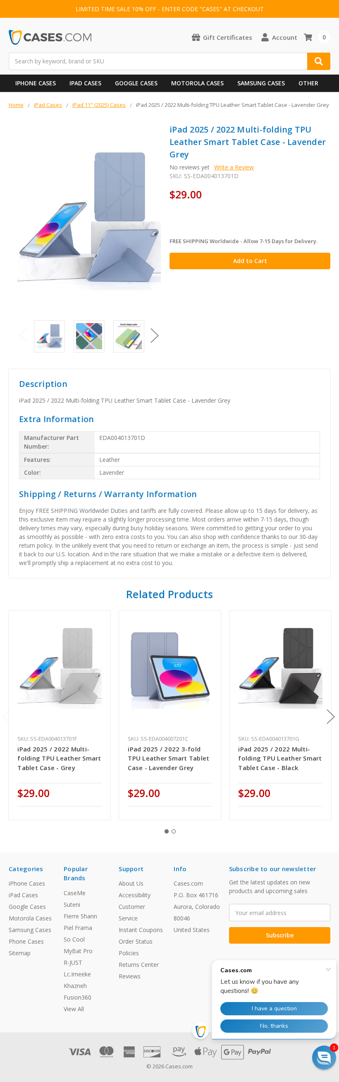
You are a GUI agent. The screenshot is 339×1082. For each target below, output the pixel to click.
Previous (23, 335)
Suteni (72, 904)
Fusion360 (77, 997)
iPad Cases (85, 83)
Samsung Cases (261, 83)
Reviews (130, 976)
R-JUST (73, 962)
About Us (131, 883)
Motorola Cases (197, 83)
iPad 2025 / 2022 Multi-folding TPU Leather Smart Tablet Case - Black (280, 758)
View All (74, 1009)
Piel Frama (78, 928)
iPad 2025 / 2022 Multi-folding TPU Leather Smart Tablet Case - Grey (59, 758)
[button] (324, 1058)
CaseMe (75, 893)
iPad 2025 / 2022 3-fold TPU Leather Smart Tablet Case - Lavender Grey (168, 758)
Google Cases (136, 83)
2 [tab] (174, 831)
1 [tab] (167, 831)
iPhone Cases (35, 83)
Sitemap (20, 953)
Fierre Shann (80, 916)
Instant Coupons (141, 930)
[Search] (318, 61)
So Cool (74, 939)
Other (308, 83)
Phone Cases (26, 941)
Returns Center (139, 964)
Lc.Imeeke (77, 974)
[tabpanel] (60, 715)
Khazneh (75, 986)
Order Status (136, 941)
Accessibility (134, 895)
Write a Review (234, 167)
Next (154, 335)
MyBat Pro (78, 951)
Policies (129, 953)
